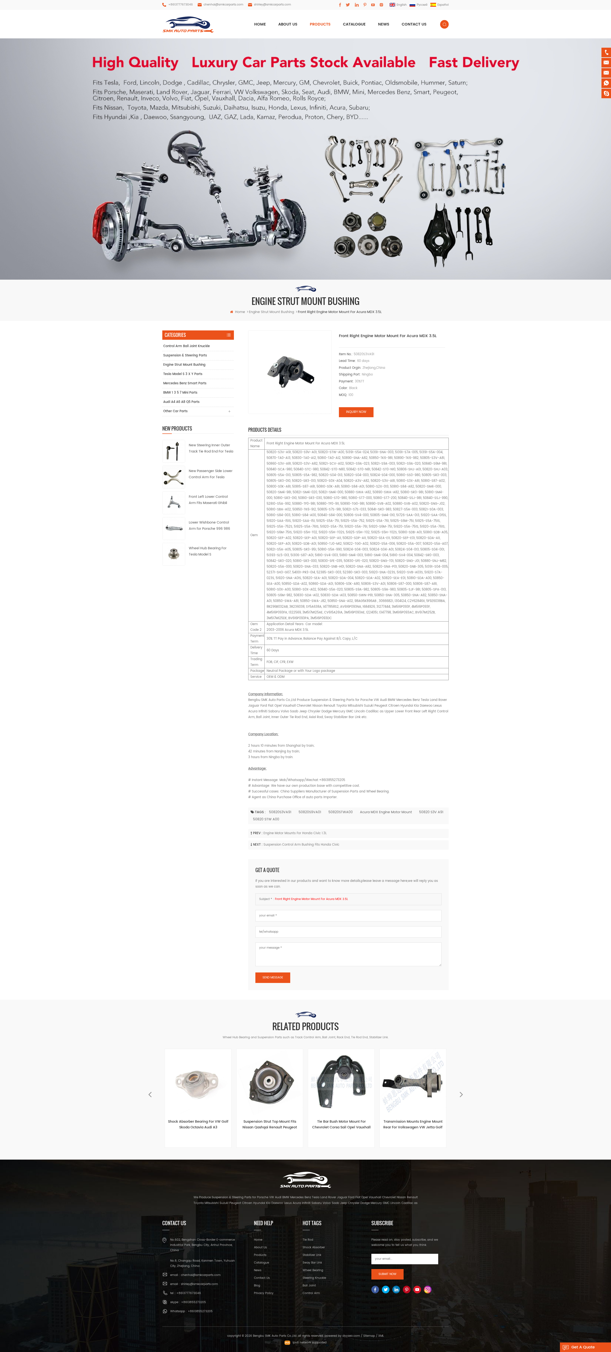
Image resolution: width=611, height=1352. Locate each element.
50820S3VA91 (280, 812)
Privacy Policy (264, 1293)
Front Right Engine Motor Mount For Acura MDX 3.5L (311, 899)
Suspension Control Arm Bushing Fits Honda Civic (301, 844)
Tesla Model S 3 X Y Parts (182, 374)
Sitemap (369, 1336)
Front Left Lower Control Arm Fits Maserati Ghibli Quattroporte (208, 500)
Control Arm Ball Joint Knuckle (186, 346)
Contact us (414, 24)
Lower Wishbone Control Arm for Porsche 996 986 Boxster (209, 526)
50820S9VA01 (310, 812)
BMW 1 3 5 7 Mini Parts (180, 392)
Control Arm (311, 1293)
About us (287, 24)
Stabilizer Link (312, 1255)
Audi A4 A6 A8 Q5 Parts (181, 402)
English (402, 5)
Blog (257, 1285)
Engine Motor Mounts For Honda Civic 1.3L (295, 833)
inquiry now (356, 412)
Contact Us (262, 1278)
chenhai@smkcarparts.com (223, 4)
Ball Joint (309, 1285)
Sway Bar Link (312, 1262)
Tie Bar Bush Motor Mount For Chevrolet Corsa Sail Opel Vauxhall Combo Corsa (270, 1124)
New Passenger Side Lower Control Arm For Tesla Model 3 (210, 474)
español (443, 5)
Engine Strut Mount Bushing (184, 364)
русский (422, 5)
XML (381, 1336)
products (320, 24)
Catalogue (354, 24)
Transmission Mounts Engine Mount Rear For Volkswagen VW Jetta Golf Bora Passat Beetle (341, 1124)
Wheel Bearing (313, 1270)
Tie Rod (308, 1240)
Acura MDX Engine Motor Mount (386, 812)
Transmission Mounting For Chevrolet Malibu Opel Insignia (413, 1124)
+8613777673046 (180, 4)
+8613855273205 (193, 1302)
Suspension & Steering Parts (185, 355)
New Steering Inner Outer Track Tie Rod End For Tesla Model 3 (211, 448)
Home (258, 1240)
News (383, 24)
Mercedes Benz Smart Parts (184, 383)
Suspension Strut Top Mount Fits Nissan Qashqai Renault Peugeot (198, 1124)
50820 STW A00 (266, 819)
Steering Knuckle (314, 1278)
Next (461, 1092)
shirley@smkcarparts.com (272, 4)
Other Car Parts (175, 411)
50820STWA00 (340, 812)
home (260, 24)
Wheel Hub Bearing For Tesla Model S (207, 551)
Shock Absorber (314, 1247)
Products (260, 1255)
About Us (260, 1247)
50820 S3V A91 (431, 812)
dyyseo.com (351, 1336)
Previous (150, 1092)
